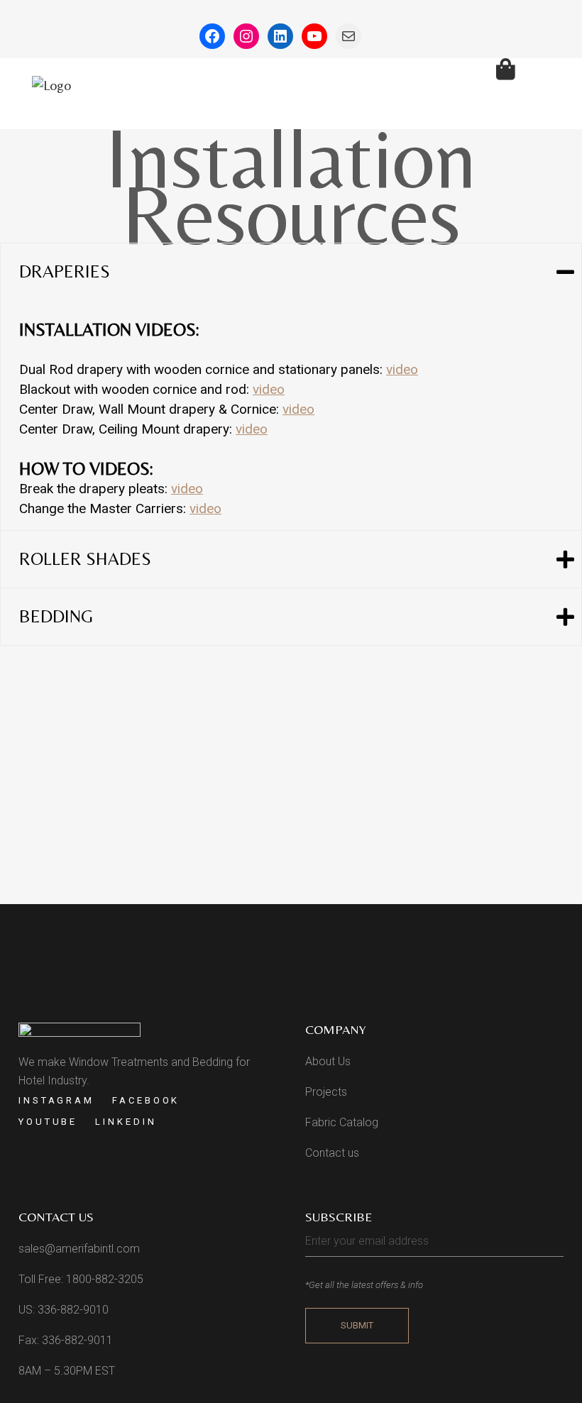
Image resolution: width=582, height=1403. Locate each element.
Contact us (332, 1153)
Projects (326, 1092)
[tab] (291, 271)
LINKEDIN (125, 1121)
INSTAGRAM (56, 1100)
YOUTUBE (47, 1121)
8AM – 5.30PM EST (66, 1370)
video (402, 369)
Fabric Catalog (341, 1122)
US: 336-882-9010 (63, 1309)
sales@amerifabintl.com (79, 1248)
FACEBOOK (146, 1100)
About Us (328, 1061)
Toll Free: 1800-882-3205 (80, 1279)
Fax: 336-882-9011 (65, 1340)
